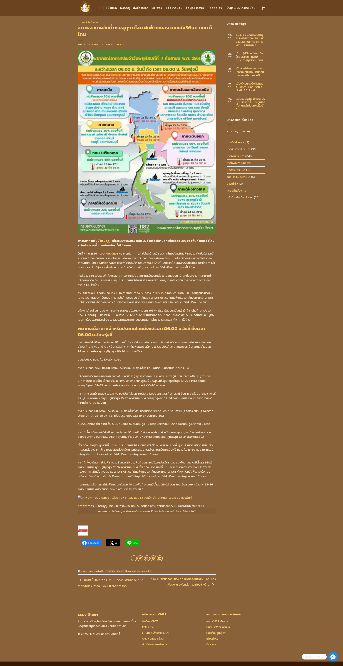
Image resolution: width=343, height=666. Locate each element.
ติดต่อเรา (216, 8)
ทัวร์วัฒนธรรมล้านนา (154, 644)
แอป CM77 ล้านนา (217, 621)
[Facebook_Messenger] (333, 657)
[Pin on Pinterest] (153, 558)
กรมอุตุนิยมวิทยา (108, 253)
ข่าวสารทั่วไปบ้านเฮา (88, 22)
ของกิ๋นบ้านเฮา (235, 142)
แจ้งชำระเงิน (174, 8)
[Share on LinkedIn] (160, 558)
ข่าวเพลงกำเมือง (236, 163)
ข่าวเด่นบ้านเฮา (236, 156)
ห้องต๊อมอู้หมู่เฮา (216, 633)
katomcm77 (117, 44)
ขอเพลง (157, 8)
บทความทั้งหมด (236, 170)
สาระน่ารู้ (232, 183)
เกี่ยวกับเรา (212, 638)
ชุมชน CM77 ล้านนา (218, 627)
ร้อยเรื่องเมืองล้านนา (238, 177)
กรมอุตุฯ (105, 241)
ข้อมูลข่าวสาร (195, 8)
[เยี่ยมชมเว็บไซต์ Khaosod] (83, 530)
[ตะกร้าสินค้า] (263, 8)
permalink (146, 571)
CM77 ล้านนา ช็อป (153, 638)
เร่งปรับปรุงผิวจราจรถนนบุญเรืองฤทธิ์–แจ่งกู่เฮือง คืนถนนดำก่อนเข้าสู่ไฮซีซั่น (250, 104)
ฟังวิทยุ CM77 (150, 621)
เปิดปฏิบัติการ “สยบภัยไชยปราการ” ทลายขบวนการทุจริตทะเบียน (249, 57)
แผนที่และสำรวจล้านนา (155, 633)
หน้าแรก (111, 8)
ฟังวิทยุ (125, 8)
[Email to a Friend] (147, 558)
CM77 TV (148, 627)
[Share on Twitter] (140, 558)
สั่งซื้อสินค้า (140, 8)
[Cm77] (85, 8)
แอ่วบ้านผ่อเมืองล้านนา (240, 197)
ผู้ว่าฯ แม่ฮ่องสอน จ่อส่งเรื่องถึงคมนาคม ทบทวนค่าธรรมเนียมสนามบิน (250, 72)
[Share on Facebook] (134, 558)
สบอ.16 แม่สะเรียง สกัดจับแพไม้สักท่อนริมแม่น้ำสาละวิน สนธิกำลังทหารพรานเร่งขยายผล (250, 40)
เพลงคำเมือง (234, 190)
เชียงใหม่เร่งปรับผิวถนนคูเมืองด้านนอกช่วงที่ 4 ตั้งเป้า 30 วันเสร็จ (250, 87)
